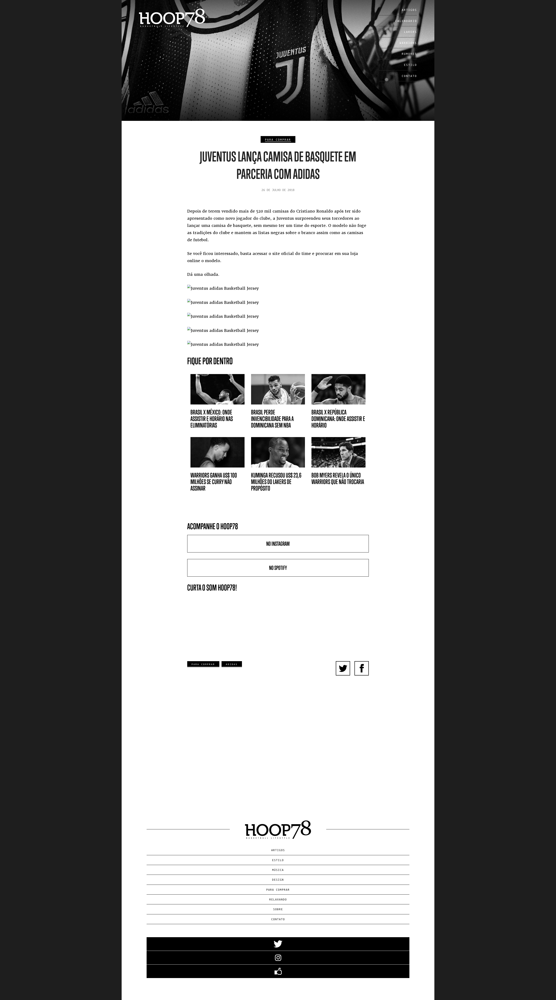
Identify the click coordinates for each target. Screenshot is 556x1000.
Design (278, 879)
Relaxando (278, 899)
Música (278, 870)
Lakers (410, 31)
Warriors (408, 43)
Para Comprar (278, 139)
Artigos (409, 10)
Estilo (410, 65)
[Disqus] (278, 743)
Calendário (406, 21)
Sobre (278, 909)
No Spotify (278, 567)
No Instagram (278, 543)
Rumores (409, 53)
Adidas (232, 664)
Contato (409, 76)
